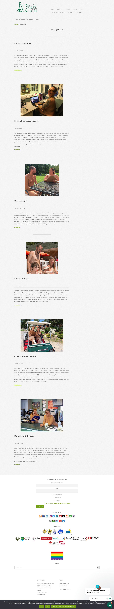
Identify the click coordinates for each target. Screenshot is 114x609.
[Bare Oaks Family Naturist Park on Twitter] (47, 516)
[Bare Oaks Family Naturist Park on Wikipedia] (50, 520)
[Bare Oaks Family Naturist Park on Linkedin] (63, 520)
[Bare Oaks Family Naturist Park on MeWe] (57, 516)
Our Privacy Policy (65, 589)
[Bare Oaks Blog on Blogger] (40, 516)
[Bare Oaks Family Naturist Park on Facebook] (43, 516)
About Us (59, 9)
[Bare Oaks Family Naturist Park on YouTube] (60, 516)
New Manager (20, 201)
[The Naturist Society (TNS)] (68, 530)
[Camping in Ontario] (18, 538)
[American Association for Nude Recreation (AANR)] (60, 530)
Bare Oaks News (58, 494)
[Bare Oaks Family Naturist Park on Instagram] (50, 516)
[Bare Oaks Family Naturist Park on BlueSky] (53, 516)
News (81, 9)
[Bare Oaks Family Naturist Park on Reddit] (67, 516)
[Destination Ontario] (75, 538)
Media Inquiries (41, 594)
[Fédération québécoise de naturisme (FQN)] (54, 530)
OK (41, 606)
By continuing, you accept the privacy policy (58, 503)
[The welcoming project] (57, 552)
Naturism (67, 9)
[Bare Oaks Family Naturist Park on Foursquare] (56, 520)
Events (75, 9)
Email (57, 488)
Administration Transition (26, 356)
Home (52, 9)
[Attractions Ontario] (36, 538)
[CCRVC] (25, 538)
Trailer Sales (58, 497)
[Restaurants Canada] (54, 542)
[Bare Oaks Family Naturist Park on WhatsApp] (70, 516)
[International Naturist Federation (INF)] (44, 530)
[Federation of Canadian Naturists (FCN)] (49, 530)
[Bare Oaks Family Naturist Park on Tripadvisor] (53, 520)
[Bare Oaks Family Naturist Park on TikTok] (63, 516)
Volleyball (57, 500)
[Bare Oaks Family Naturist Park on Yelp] (60, 520)
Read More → (18, 70)
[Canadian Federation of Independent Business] (62, 542)
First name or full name (57, 482)
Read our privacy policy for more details (63, 606)
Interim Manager (21, 278)
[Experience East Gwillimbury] (57, 538)
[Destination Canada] (93, 538)
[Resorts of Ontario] (46, 538)
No (47, 606)
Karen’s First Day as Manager (26, 121)
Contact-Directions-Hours (58, 12)
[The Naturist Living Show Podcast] (73, 516)
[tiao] (84, 538)
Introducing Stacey (22, 43)
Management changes (24, 436)
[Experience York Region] (66, 538)
